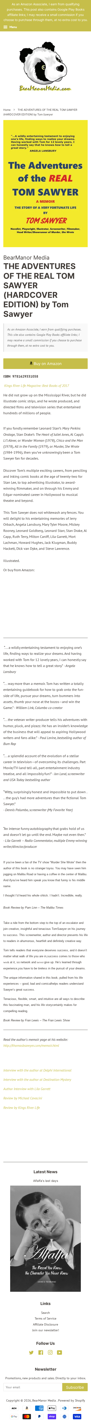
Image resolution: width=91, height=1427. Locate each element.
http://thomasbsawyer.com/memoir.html (31, 1045)
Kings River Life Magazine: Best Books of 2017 (36, 385)
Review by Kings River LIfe (21, 1107)
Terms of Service (45, 1318)
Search (45, 1313)
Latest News (45, 1171)
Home (7, 109)
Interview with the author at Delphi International (37, 1070)
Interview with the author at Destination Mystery (37, 1079)
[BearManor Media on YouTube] (59, 1353)
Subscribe (75, 1387)
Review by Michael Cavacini (22, 1098)
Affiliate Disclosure (45, 1324)
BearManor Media (44, 1400)
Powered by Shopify (71, 1400)
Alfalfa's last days (45, 1180)
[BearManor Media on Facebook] (40, 1353)
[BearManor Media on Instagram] (50, 1353)
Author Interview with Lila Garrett (26, 1089)
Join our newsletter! (45, 1330)
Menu (13, 27)
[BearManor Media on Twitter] (31, 1353)
